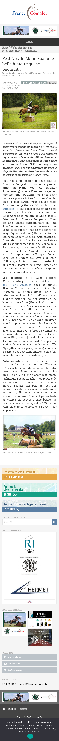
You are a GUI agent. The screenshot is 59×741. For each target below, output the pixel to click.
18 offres (9, 494)
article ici (8, 208)
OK (30, 736)
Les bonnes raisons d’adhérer (18, 472)
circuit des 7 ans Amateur (29, 283)
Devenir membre (12, 477)
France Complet (8, 73)
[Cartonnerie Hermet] (29, 588)
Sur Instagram (14, 670)
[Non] (55, 729)
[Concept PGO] (29, 566)
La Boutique (10, 509)
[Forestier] (29, 27)
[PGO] (40, 637)
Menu (30, 41)
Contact (23, 708)
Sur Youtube (13, 663)
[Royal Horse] (29, 544)
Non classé (21, 73)
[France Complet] (29, 12)
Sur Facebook (14, 657)
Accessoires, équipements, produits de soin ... (26, 504)
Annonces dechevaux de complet (13, 488)
